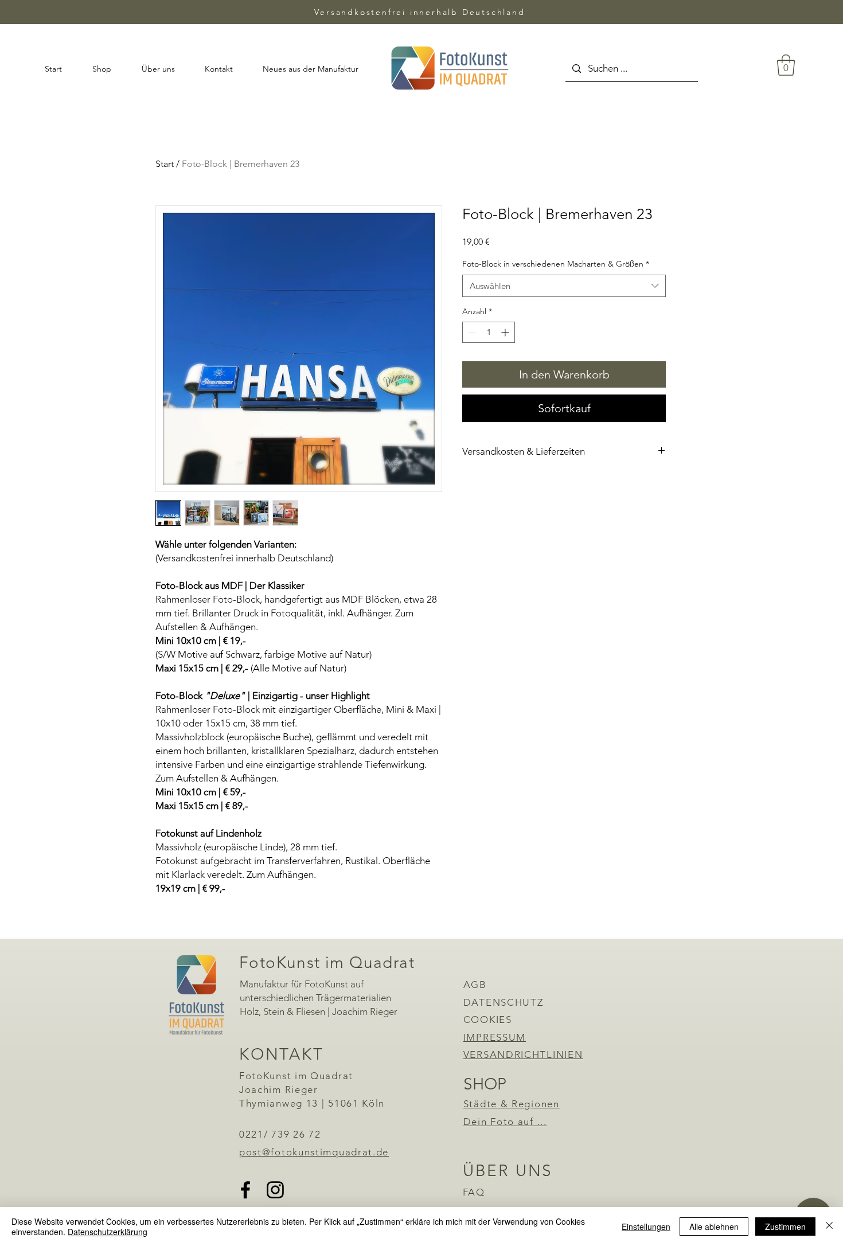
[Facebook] (245, 1189)
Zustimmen (785, 1226)
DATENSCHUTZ (503, 1002)
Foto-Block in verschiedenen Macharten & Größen (555, 264)
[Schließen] (829, 1226)
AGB (475, 984)
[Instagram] (275, 1189)
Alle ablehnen (714, 1226)
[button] (786, 65)
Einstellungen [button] (646, 1226)
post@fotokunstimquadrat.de (314, 1152)
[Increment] (506, 332)
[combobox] (564, 286)
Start (164, 163)
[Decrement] (471, 332)
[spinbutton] (488, 332)
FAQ (474, 1192)
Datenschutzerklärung (107, 1231)
